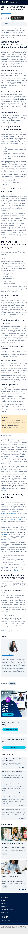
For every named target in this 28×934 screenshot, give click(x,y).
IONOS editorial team (6, 13)
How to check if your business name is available (14, 796)
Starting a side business (10, 876)
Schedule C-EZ (12, 513)
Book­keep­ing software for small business (12, 784)
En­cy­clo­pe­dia (12, 683)
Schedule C (4, 513)
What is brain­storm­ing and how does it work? (13, 809)
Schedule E (3, 529)
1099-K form (13, 519)
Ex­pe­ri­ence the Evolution (10, 729)
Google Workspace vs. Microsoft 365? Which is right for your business (14, 759)
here (4, 631)
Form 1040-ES (4, 534)
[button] (14, 704)
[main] (14, 358)
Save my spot (14, 747)
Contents (6, 23)
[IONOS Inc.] (14, 917)
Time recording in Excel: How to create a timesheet (12, 772)
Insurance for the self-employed (13, 843)
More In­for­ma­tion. (17, 929)
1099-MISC (21, 519)
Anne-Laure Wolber (7, 655)
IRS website (7, 539)
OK (3, 931)
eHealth (4, 490)
